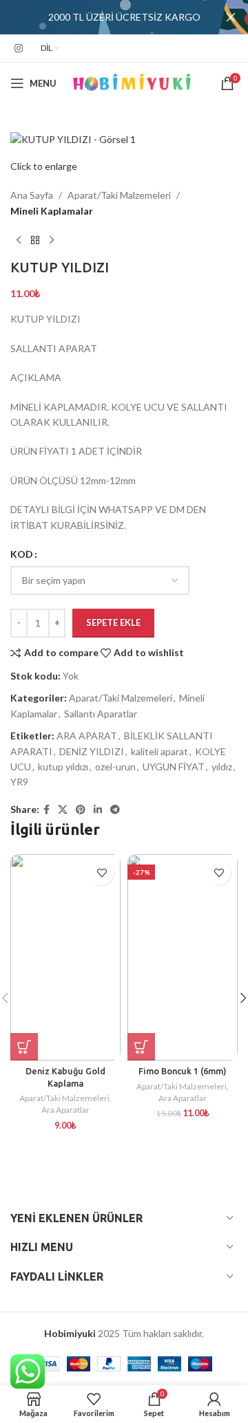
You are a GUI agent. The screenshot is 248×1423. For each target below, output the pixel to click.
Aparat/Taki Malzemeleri (119, 195)
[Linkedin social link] (98, 810)
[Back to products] (35, 240)
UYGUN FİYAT (174, 766)
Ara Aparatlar (65, 1110)
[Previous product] (18, 240)
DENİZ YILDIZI (91, 751)
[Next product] (51, 240)
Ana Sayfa (31, 195)
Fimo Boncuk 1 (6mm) (182, 1071)
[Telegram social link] (115, 810)
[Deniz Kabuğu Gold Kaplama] (65, 957)
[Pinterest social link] (81, 810)
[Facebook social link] (46, 810)
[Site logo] (132, 82)
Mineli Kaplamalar (51, 211)
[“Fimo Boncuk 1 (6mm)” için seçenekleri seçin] (141, 1047)
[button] (24, 1047)
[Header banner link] (103, 17)
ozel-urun (115, 766)
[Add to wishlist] (102, 873)
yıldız (221, 766)
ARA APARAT (86, 735)
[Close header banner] (231, 17)
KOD (21, 554)
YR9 (19, 781)
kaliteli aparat (159, 751)
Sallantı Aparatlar (100, 713)
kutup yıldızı (63, 766)
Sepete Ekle (113, 622)
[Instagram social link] (18, 48)
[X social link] (63, 810)
